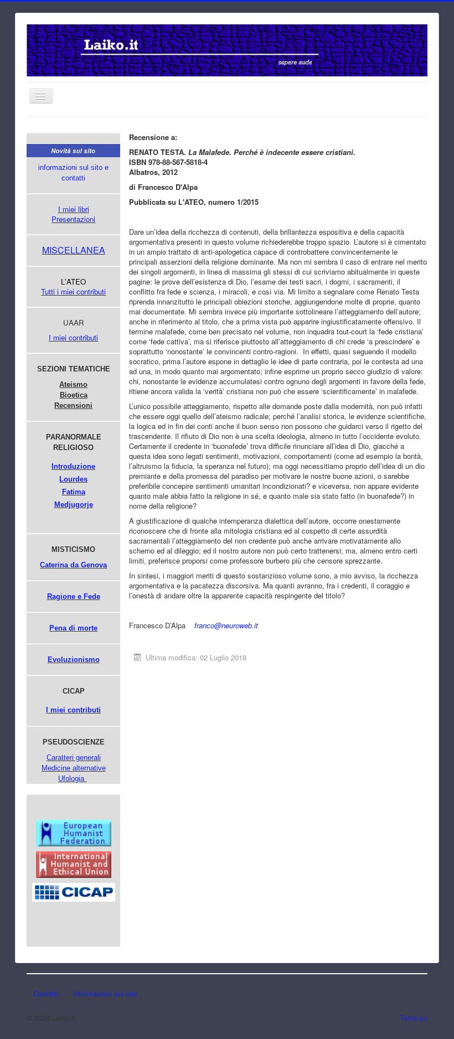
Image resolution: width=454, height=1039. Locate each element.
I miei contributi (73, 337)
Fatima (73, 492)
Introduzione (73, 466)
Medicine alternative (74, 768)
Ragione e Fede (73, 596)
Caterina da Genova (73, 565)
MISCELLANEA (73, 250)
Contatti (45, 993)
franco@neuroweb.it (226, 625)
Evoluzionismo (74, 659)
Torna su (413, 1017)
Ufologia (71, 778)
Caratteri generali (74, 757)
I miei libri (73, 209)
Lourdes (73, 479)
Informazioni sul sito (105, 993)
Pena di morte (73, 628)
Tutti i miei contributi (73, 291)
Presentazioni (73, 219)
